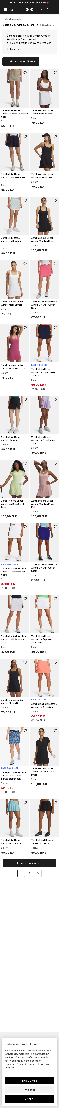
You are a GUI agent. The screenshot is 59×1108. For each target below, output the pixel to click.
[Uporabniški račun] (41, 9)
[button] (38, 873)
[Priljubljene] (47, 9)
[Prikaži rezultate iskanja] (11, 9)
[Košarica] (53, 9)
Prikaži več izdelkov (29, 862)
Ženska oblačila (13, 19)
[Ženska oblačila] (3, 19)
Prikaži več (13, 48)
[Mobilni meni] (5, 9)
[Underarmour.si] (29, 9)
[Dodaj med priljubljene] (25, 72)
